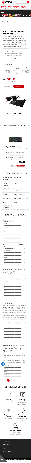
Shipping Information (8, 448)
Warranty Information (8, 451)
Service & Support (7, 455)
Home (3, 20)
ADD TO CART (19, 86)
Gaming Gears (10, 20)
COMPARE (7, 86)
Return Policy (6, 444)
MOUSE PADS (20, 20)
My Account (6, 441)
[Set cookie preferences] (3, 458)
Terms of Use (16, 459)
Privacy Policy (9, 459)
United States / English (25, 459)
